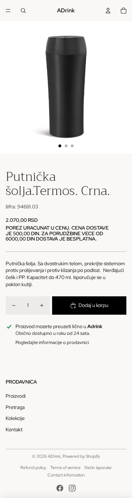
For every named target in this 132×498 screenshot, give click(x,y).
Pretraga (15, 407)
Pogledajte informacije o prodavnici (52, 342)
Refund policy (33, 467)
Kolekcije (15, 418)
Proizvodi (16, 396)
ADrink (54, 456)
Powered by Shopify (81, 456)
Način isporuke (98, 467)
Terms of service (65, 467)
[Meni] (8, 10)
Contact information (66, 475)
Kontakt (14, 429)
